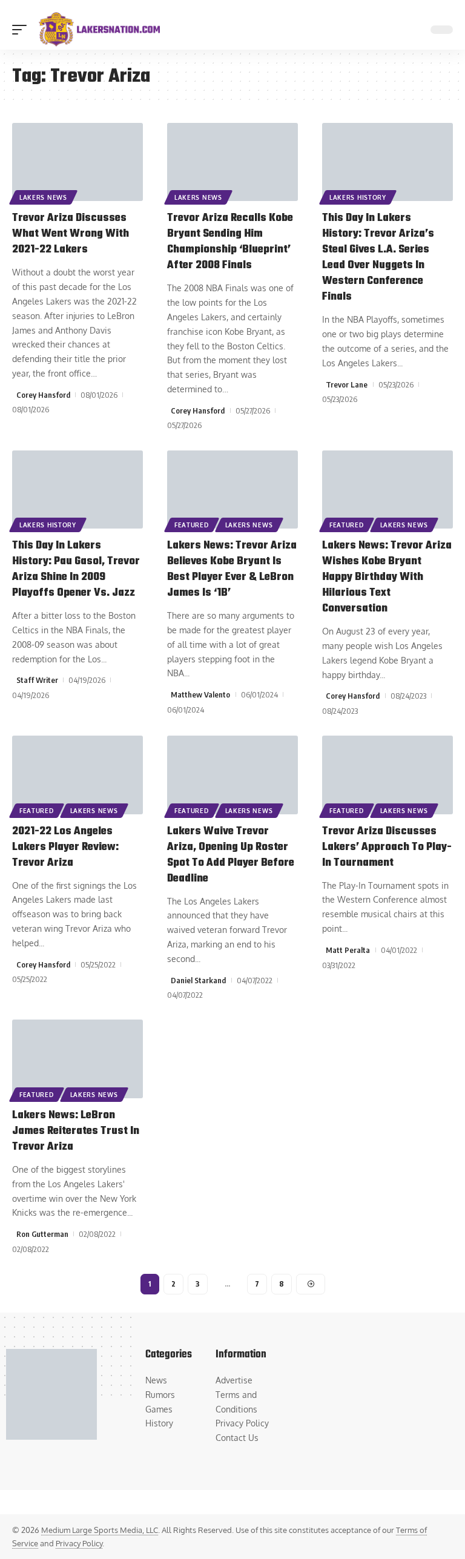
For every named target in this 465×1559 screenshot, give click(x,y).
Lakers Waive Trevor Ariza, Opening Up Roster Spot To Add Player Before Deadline (230, 855)
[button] (22, 30)
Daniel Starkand (198, 980)
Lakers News (43, 197)
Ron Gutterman (42, 1234)
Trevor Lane (347, 384)
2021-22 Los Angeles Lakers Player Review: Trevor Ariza (65, 847)
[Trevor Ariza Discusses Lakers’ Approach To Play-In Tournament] (387, 775)
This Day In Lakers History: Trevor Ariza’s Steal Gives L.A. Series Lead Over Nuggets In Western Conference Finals (378, 257)
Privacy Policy (79, 1543)
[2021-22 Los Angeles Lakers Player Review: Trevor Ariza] (77, 775)
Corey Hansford (43, 395)
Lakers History (357, 197)
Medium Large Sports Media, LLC (99, 1530)
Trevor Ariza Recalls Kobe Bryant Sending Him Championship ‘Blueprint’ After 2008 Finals (230, 241)
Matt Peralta (348, 950)
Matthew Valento (200, 694)
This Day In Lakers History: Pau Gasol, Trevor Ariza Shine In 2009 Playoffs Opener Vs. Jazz (76, 569)
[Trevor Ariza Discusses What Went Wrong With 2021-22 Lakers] (77, 162)
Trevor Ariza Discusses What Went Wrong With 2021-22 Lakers (70, 234)
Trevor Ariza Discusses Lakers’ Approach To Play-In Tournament (387, 847)
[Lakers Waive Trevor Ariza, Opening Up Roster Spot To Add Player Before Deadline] (232, 775)
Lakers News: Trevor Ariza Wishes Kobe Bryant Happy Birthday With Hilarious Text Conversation (387, 577)
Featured (191, 525)
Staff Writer (37, 680)
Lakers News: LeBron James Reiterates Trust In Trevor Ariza (75, 1131)
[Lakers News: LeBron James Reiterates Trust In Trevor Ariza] (77, 1059)
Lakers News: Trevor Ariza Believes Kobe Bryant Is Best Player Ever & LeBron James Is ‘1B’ (232, 569)
